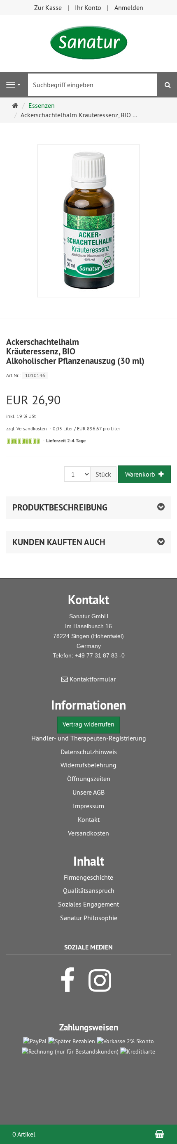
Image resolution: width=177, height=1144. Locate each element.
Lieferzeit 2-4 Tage (66, 440)
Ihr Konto (88, 7)
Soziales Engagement (88, 904)
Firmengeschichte (88, 877)
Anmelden (128, 7)
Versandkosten (88, 833)
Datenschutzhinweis (89, 752)
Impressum (88, 806)
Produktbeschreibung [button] (59, 507)
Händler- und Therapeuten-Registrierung (88, 738)
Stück (103, 474)
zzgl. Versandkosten (26, 428)
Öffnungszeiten (88, 778)
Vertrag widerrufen (88, 724)
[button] (88, 542)
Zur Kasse (48, 7)
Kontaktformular (92, 679)
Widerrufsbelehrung (88, 765)
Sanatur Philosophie (88, 918)
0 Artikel (23, 1134)
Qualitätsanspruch (88, 890)
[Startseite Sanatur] (88, 43)
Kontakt (89, 819)
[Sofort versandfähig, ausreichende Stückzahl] (23, 441)
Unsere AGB (88, 792)
